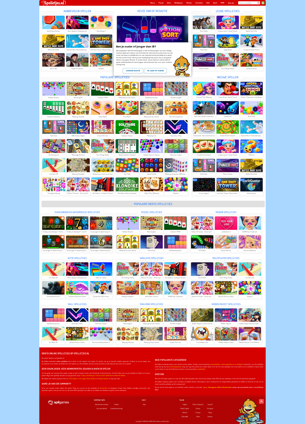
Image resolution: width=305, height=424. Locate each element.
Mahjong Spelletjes (151, 304)
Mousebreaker (227, 387)
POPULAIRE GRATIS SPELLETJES (153, 204)
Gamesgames (212, 387)
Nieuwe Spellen (227, 77)
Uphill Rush (109, 375)
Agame (205, 387)
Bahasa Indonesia (198, 404)
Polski (198, 416)
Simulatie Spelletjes (152, 258)
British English (184, 408)
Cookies (116, 404)
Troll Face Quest (100, 375)
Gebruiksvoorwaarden (101, 404)
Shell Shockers (91, 378)
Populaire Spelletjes (115, 77)
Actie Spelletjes (77, 258)
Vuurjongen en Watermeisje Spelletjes (77, 212)
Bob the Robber (120, 375)
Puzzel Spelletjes (151, 212)
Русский (185, 416)
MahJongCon (73, 378)
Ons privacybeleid (102, 408)
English (185, 404)
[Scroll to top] (261, 401)
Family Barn (104, 388)
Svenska (210, 416)
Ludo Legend (82, 378)
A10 (219, 387)
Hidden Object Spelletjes (226, 304)
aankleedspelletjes (175, 367)
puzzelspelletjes (215, 364)
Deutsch (184, 412)
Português (210, 408)
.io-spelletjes (239, 364)
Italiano (198, 408)
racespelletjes (201, 369)
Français (198, 412)
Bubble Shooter (103, 378)
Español (210, 404)
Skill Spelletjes (77, 304)
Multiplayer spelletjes (226, 258)
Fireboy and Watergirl (87, 375)
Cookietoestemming (116, 408)
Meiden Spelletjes (226, 212)
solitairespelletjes (226, 364)
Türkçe (210, 412)
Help (144, 404)
